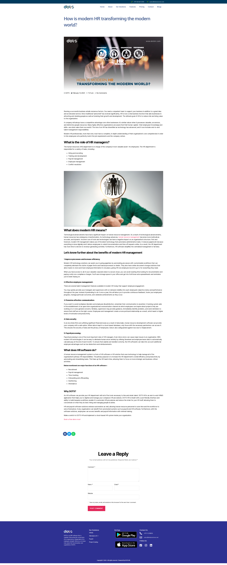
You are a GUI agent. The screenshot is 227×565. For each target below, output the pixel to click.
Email (116, 484)
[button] (65, 434)
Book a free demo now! (72, 419)
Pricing (141, 7)
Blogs (159, 7)
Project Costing (93, 542)
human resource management (129, 237)
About (110, 7)
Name (90, 484)
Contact (151, 7)
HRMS (91, 533)
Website (90, 493)
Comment (91, 467)
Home (102, 7)
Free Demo (217, 3)
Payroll (91, 539)
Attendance (94, 536)
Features (132, 7)
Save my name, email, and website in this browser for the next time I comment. (113, 502)
